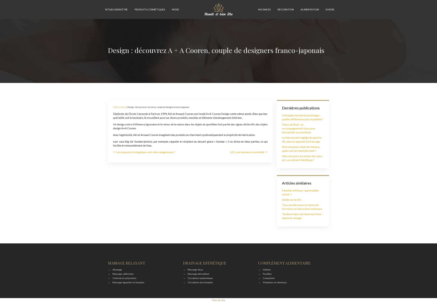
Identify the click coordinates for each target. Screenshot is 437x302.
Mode (175, 9)
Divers (330, 9)
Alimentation (310, 9)
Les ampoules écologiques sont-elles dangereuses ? (145, 152)
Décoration (286, 9)
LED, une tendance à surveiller (247, 152)
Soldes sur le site (291, 199)
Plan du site (218, 300)
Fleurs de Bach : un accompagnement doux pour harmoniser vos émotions (298, 128)
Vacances (264, 9)
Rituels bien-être (116, 9)
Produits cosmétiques (150, 9)
